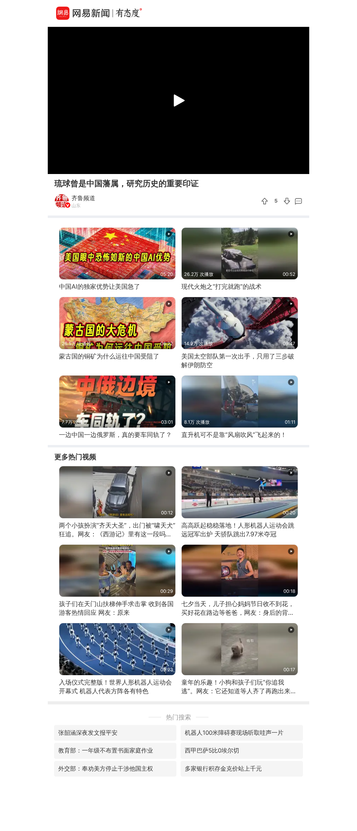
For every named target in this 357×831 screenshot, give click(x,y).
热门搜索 (178, 717)
